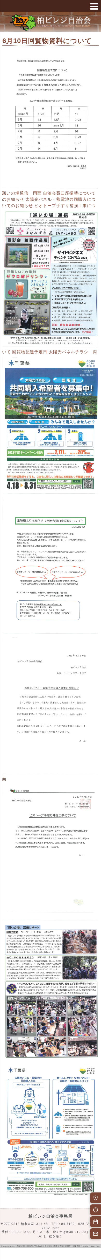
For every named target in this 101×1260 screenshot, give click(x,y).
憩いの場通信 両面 (22, 193)
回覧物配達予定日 (29, 352)
